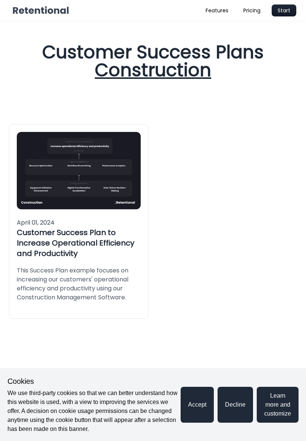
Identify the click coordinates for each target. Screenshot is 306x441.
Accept (197, 404)
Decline (235, 404)
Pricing (251, 10)
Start (284, 10)
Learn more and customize (277, 404)
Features (217, 10)
